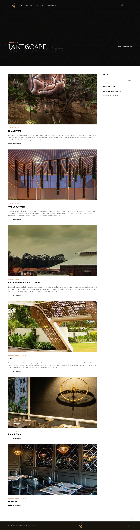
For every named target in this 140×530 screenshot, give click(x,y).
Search (106, 75)
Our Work (29, 5)
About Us (40, 5)
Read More (17, 143)
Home (20, 5)
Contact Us (52, 5)
